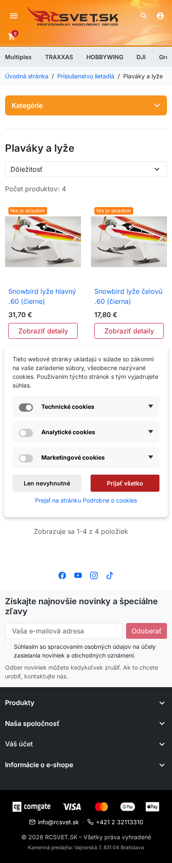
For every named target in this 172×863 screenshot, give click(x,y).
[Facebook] (62, 574)
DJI (141, 56)
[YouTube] (78, 574)
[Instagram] (94, 574)
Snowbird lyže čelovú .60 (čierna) (128, 296)
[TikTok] (110, 574)
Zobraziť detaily (43, 331)
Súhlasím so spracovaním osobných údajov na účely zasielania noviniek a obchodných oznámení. (85, 651)
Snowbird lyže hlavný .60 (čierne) (42, 296)
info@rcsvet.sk (58, 821)
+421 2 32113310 (119, 821)
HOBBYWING (104, 56)
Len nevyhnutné (47, 483)
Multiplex (18, 56)
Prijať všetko (125, 483)
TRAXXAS (59, 56)
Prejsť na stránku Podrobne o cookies (86, 500)
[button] (143, 16)
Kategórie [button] (27, 105)
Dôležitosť (26, 169)
